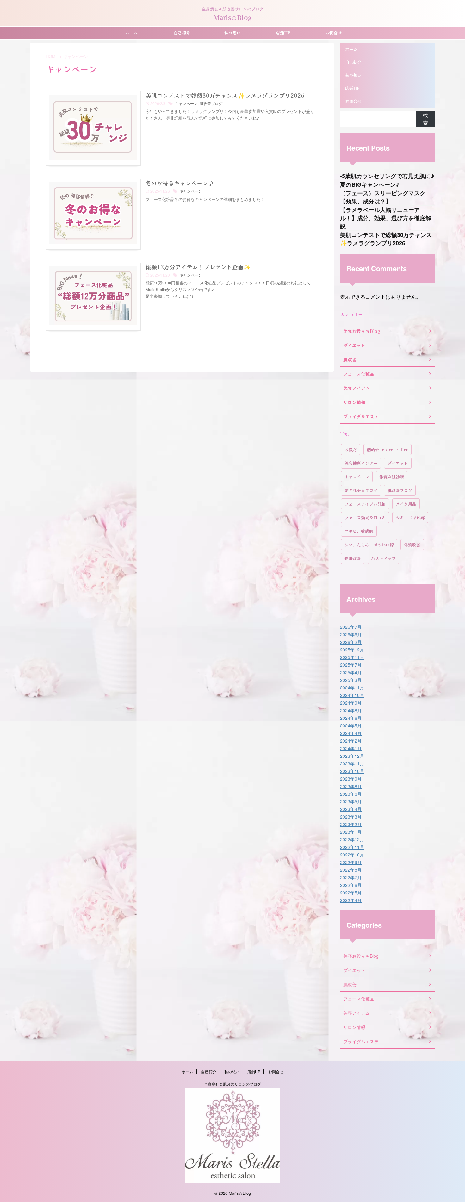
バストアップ (383, 558)
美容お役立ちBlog (361, 956)
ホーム (131, 33)
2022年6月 (351, 885)
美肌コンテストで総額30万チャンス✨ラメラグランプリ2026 (225, 95)
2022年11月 (352, 847)
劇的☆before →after (387, 449)
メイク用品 (406, 504)
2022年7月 (351, 877)
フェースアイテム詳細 (365, 504)
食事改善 (352, 558)
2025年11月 (352, 657)
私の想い (232, 33)
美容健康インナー (360, 463)
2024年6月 (351, 718)
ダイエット (398, 463)
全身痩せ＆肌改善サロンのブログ (232, 1084)
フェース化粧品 (358, 998)
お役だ (350, 449)
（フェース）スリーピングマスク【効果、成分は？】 (382, 197)
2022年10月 (352, 854)
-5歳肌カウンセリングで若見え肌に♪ (387, 176)
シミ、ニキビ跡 (410, 517)
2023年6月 (351, 794)
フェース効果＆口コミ (365, 517)
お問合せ (334, 33)
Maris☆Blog (233, 17)
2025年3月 (351, 680)
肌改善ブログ (211, 103)
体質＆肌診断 (391, 477)
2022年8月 (351, 870)
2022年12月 (352, 839)
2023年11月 (352, 763)
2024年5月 (351, 725)
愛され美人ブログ (360, 490)
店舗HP (283, 33)
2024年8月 (351, 710)
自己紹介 (182, 33)
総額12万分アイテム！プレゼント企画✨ (198, 267)
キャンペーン (186, 103)
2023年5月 (351, 801)
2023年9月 (351, 778)
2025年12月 (352, 649)
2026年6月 (351, 634)
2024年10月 (352, 695)
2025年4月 (351, 672)
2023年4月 (351, 809)
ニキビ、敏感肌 (358, 531)
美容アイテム (356, 1013)
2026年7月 (351, 627)
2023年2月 (351, 824)
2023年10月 (352, 771)
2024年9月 (351, 703)
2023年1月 (351, 832)
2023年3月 (351, 816)
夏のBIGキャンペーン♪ (370, 184)
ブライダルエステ (361, 1041)
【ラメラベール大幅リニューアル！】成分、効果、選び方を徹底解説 (385, 218)
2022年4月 (351, 900)
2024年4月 (351, 733)
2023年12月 (352, 756)
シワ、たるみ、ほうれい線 (369, 545)
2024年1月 (351, 748)
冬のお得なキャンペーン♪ (180, 183)
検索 (425, 118)
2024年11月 (352, 687)
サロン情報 (354, 1027)
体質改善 (412, 545)
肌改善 (349, 984)
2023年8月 (351, 786)
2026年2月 (351, 642)
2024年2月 (351, 741)
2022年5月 (351, 892)
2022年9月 (351, 862)
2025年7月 (351, 665)
